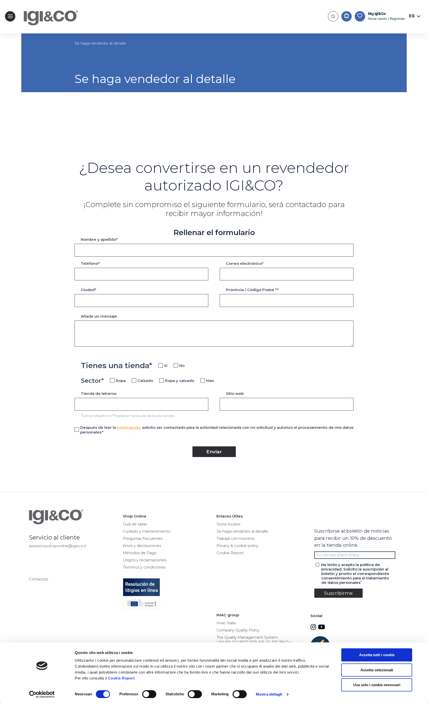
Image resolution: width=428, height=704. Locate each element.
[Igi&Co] (48, 26)
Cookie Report (121, 678)
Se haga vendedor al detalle (242, 531)
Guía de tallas (135, 524)
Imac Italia (226, 623)
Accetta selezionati (376, 670)
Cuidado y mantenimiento (146, 531)
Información (128, 427)
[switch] (149, 694)
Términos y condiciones (144, 567)
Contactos (38, 579)
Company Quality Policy (238, 630)
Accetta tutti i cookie (377, 655)
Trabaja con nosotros (235, 538)
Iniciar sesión (377, 19)
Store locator (228, 524)
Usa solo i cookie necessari (376, 685)
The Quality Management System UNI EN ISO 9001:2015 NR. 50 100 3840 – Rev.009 (254, 642)
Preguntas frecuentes (142, 538)
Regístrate (397, 19)
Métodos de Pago (140, 552)
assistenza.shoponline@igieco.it (57, 545)
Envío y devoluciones (142, 545)
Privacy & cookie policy (237, 545)
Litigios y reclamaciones (144, 560)
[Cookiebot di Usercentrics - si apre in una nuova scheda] (42, 694)
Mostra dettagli (269, 694)
